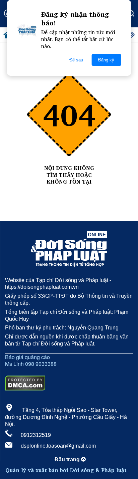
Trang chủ (69, 188)
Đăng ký (106, 59)
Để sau (76, 59)
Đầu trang (68, 459)
